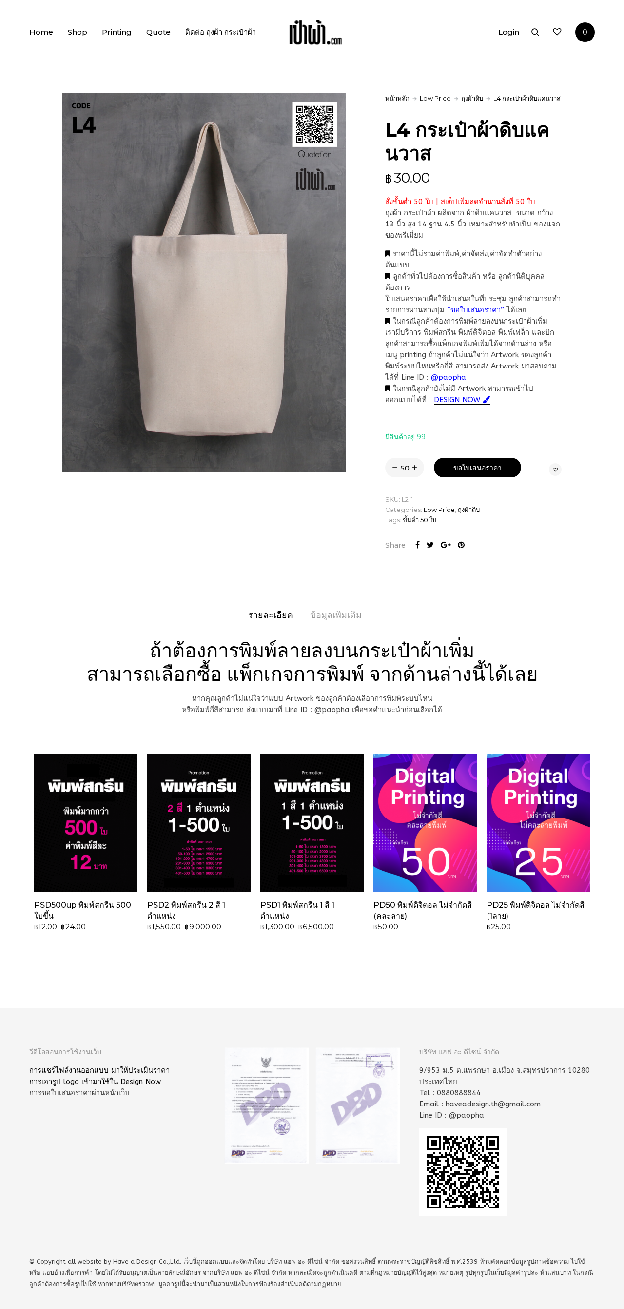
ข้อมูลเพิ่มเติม (336, 615)
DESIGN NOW (458, 399)
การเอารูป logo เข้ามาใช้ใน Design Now (95, 1081)
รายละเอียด (270, 615)
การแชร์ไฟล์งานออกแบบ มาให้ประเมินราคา (99, 1070)
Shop (77, 32)
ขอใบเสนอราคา (477, 467)
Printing (117, 32)
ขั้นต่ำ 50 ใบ (419, 520)
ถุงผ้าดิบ (472, 98)
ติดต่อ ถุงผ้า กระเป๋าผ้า (220, 32)
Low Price (435, 98)
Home (41, 32)
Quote (158, 32)
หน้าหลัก (397, 98)
